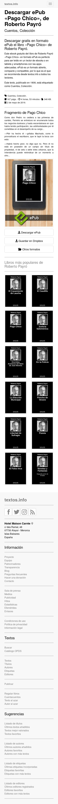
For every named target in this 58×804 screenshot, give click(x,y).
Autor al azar (11, 703)
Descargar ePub (30, 232)
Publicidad (10, 597)
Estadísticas (10, 604)
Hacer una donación (15, 577)
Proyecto (9, 557)
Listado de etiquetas (15, 763)
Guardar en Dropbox (30, 241)
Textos (7, 660)
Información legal (13, 627)
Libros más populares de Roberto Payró (23, 264)
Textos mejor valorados (16, 730)
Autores (8, 667)
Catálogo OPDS (13, 651)
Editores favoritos (13, 790)
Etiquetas (9, 671)
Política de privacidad (15, 624)
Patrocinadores (12, 564)
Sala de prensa (12, 590)
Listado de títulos (13, 723)
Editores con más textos (17, 793)
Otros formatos (30, 249)
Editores (8, 674)
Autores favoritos (13, 750)
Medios (8, 594)
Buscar (8, 647)
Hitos (7, 601)
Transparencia (12, 567)
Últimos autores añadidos (17, 747)
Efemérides (10, 607)
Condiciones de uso (15, 621)
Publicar (8, 684)
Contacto (9, 581)
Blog (6, 570)
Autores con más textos (16, 753)
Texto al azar (11, 700)
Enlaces (8, 611)
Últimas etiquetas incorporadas (20, 766)
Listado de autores (14, 743)
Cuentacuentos (12, 697)
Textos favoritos (12, 734)
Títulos (8, 664)
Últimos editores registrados (19, 786)
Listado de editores (14, 783)
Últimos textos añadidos (17, 727)
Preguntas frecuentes (15, 574)
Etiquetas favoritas (14, 770)
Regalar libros (11, 693)
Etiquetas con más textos (17, 773)
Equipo (8, 560)
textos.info (15, 499)
